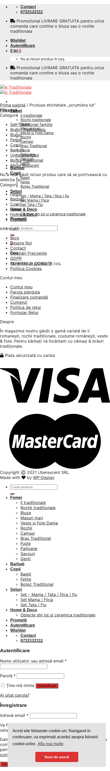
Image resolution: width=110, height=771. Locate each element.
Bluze (25, 512)
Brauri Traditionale (28, 129)
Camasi (26, 141)
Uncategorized (24, 155)
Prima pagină (12, 105)
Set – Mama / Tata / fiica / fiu (44, 196)
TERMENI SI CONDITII (31, 263)
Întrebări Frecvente (28, 253)
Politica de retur (25, 307)
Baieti (25, 178)
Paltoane (28, 548)
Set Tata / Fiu (31, 204)
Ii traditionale (31, 115)
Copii (15, 144)
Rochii (25, 137)
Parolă (8, 675)
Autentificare (47, 686)
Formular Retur (24, 312)
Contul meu (21, 286)
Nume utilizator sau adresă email (33, 660)
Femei (15, 139)
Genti (25, 558)
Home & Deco (23, 209)
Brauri (15, 134)
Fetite (25, 182)
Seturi (15, 209)
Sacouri (27, 553)
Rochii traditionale (35, 120)
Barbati (17, 168)
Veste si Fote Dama (36, 133)
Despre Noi (21, 243)
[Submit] (12, 235)
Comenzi (18, 302)
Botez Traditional (34, 186)
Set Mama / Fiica (34, 200)
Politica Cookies (26, 268)
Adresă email (14, 715)
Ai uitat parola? (14, 695)
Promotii (18, 219)
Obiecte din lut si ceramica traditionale (52, 214)
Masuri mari (31, 517)
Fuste (25, 150)
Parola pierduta (25, 292)
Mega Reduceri (24, 165)
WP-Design (43, 477)
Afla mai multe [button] (50, 744)
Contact (18, 248)
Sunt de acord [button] (57, 757)
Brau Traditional (33, 146)
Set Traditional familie (31, 124)
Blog (14, 237)
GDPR (15, 258)
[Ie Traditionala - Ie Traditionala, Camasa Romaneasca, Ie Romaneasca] (15, 90)
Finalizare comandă (29, 297)
